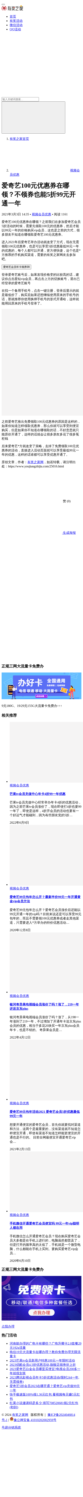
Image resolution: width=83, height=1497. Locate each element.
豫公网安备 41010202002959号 (35, 1420)
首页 (13, 16)
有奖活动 (16, 20)
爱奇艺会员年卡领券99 (16, 266)
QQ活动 (15, 29)
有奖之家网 (35, 462)
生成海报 (69, 532)
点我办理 (8, 1326)
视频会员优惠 (41, 214)
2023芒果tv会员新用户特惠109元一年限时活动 (42, 1360)
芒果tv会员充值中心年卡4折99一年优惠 (37, 794)
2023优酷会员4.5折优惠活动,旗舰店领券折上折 (43, 1364)
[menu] (3, 4)
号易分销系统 (11, 1427)
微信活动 (16, 25)
